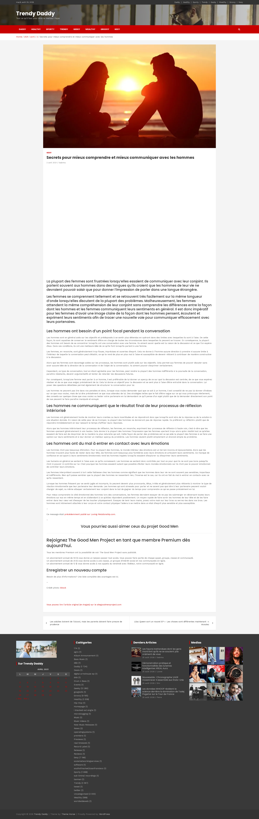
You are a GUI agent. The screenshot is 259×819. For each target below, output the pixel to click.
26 (20, 695)
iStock (63, 588)
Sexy (241, 2)
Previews (78, 739)
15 (43, 687)
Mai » (26, 698)
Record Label (80, 746)
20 (27, 691)
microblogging (81, 714)
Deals (77, 670)
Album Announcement (85, 655)
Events (77, 685)
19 (20, 691)
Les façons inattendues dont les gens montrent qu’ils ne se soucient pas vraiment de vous (161, 651)
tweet (77, 786)
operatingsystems (83, 732)
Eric (158, 683)
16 (50, 687)
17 (58, 687)
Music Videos (80, 721)
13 (28, 687)
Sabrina (62, 163)
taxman (77, 779)
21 (35, 691)
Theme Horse (68, 814)
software (78, 765)
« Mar (19, 698)
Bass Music (79, 659)
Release (78, 750)
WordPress (104, 814)
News (77, 728)
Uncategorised (81, 794)
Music (76, 717)
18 (66, 687)
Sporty (196, 2)
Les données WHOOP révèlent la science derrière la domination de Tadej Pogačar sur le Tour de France (163, 691)
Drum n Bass (80, 681)
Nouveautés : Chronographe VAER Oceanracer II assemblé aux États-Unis (163, 678)
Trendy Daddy (35, 13)
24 (58, 691)
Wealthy (222, 2)
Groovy (232, 2)
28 (35, 695)
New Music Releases (84, 725)
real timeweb (80, 743)
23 (50, 691)
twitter (77, 790)
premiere (78, 735)
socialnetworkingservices (86, 761)
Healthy (186, 2)
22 (43, 691)
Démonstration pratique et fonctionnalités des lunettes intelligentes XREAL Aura (157, 666)
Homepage (79, 706)
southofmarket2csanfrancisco (88, 768)
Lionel (159, 671)
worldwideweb (81, 801)
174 (75, 648)
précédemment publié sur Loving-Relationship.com (89, 514)
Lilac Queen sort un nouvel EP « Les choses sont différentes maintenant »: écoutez (171, 623)
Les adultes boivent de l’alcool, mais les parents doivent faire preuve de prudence (86, 623)
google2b (78, 692)
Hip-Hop (78, 703)
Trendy (205, 2)
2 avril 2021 (52, 163)
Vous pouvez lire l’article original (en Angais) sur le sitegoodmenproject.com (84, 604)
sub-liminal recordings (85, 776)
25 (66, 691)
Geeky (213, 2)
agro (76, 652)
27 (27, 695)
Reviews (78, 754)
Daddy (177, 2)
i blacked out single (83, 710)
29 (43, 695)
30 (50, 695)
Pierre (159, 697)
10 (58, 682)
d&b (76, 663)
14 (35, 687)
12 (20, 687)
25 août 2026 (148, 657)
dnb (76, 677)
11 (66, 682)
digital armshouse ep (84, 674)
